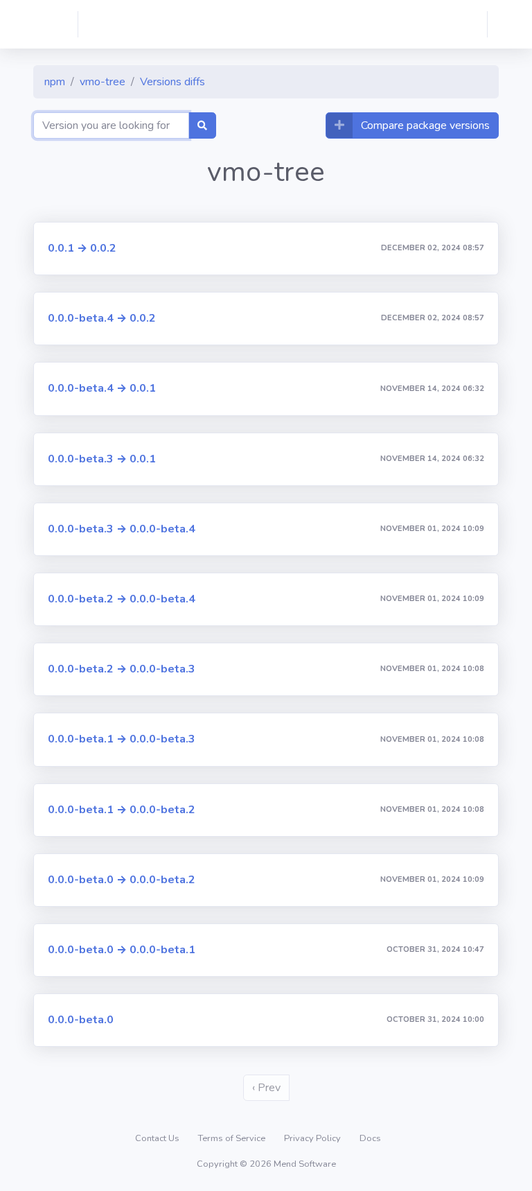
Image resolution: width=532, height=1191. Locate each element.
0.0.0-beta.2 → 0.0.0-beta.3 (121, 669)
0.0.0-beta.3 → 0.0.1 (102, 459)
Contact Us (158, 1138)
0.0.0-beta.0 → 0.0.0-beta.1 (121, 949)
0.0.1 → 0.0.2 (82, 248)
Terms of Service (232, 1138)
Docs (370, 1138)
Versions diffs (172, 81)
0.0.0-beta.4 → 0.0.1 (102, 388)
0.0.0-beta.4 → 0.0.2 (102, 318)
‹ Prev (266, 1087)
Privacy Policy (313, 1138)
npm (54, 81)
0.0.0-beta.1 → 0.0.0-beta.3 (121, 739)
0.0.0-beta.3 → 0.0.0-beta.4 (121, 529)
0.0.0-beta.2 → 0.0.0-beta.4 (121, 599)
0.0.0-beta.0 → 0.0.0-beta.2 (121, 879)
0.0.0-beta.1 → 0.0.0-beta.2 (121, 809)
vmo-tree (102, 81)
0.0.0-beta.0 (81, 1019)
